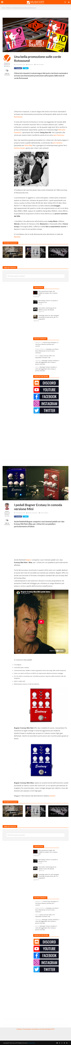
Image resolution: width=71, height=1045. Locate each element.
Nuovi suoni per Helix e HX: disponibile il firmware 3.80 (45, 356)
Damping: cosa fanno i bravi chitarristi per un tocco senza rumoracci (47, 351)
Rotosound (18, 117)
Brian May (28, 145)
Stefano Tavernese (7, 512)
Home (3, 8)
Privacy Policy (31, 1043)
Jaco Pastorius (59, 135)
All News (8, 8)
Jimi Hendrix (57, 143)
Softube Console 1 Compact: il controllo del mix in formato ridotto (58, 250)
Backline (17, 237)
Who (60, 130)
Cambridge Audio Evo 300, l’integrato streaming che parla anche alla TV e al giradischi (13, 250)
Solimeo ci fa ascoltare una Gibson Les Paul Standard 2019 (35, 1029)
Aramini (52, 796)
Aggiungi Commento (7, 74)
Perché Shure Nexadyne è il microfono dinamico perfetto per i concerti (46, 344)
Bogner (29, 560)
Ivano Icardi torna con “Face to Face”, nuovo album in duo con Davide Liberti (35, 250)
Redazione (7, 63)
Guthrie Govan (19, 148)
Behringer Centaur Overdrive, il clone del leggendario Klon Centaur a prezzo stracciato (47, 362)
